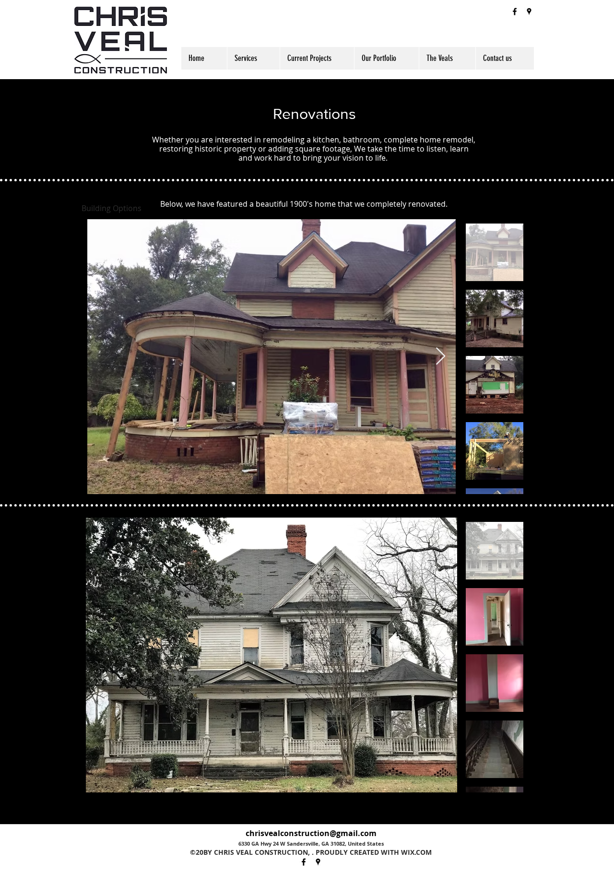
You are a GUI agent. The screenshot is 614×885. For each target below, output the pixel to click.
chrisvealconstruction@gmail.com (311, 833)
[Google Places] (529, 11)
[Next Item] (440, 356)
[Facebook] (515, 11)
